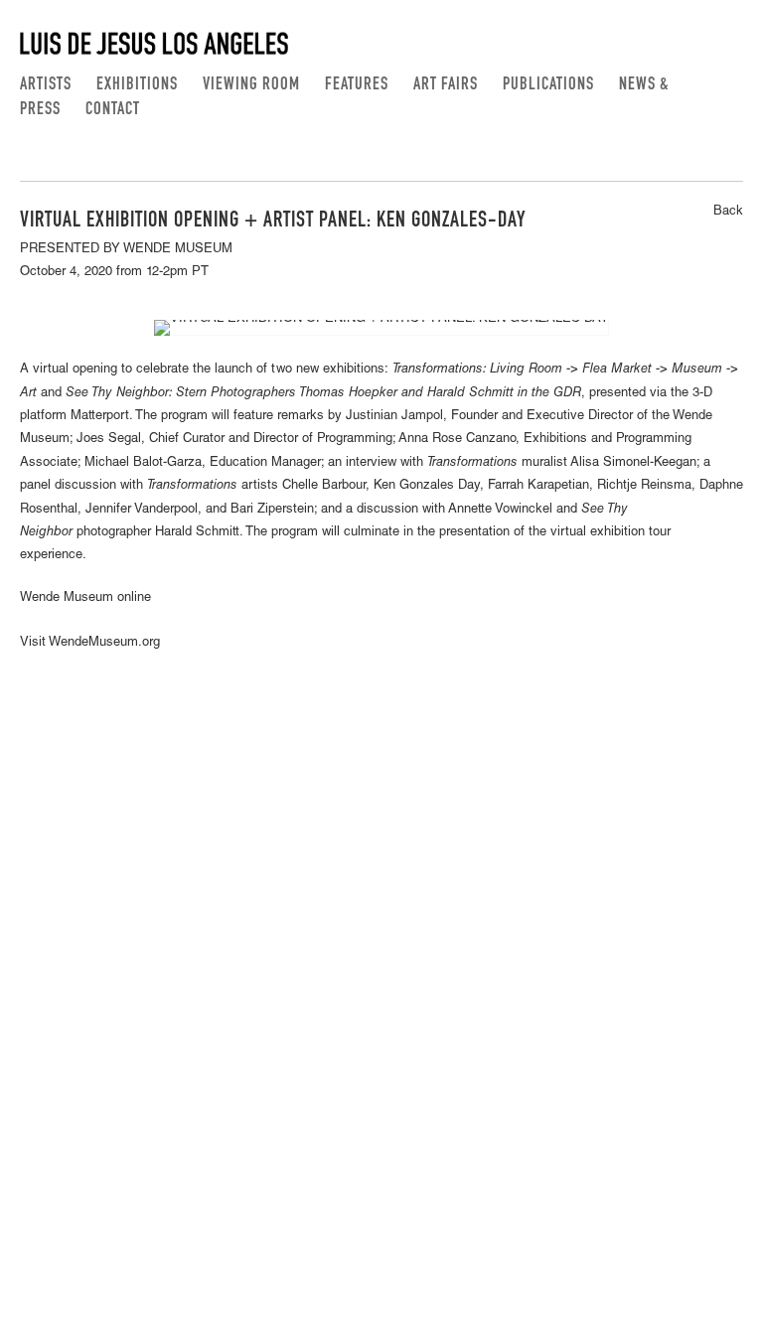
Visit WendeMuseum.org (90, 643)
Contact (112, 110)
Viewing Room (251, 85)
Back (728, 212)
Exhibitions (137, 85)
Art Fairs (445, 85)
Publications (548, 85)
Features (356, 85)
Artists (46, 85)
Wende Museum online (85, 598)
